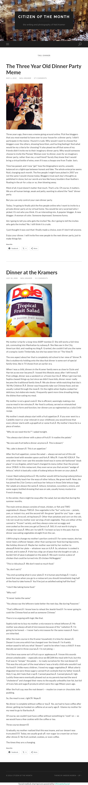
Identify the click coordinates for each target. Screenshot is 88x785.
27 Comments (40, 78)
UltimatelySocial (62, 783)
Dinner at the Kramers (31, 272)
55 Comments (41, 278)
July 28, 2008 (12, 278)
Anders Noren (69, 775)
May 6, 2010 (11, 78)
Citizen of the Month (44, 17)
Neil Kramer (25, 78)
